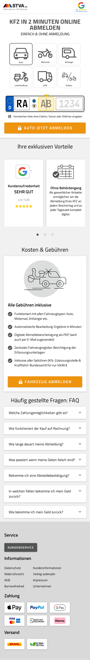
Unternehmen (42, 586)
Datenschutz (12, 568)
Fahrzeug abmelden (48, 382)
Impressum (40, 580)
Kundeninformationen (47, 568)
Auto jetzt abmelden (48, 128)
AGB (7, 580)
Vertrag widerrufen (44, 574)
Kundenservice (21, 547)
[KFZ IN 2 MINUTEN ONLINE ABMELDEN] (15, 7)
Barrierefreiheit (14, 586)
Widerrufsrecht (14, 574)
